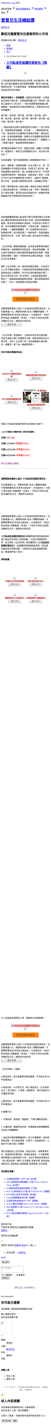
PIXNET (12, 1387)
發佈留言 (5, 1278)
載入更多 (5, 1262)
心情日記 (21, 1252)
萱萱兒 (4, 1230)
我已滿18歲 (6, 1421)
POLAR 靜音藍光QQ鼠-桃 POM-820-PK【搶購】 (28, 1191)
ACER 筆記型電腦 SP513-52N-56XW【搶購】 (27, 1204)
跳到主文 (5, 27)
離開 (15, 1421)
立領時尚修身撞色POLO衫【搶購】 (22, 1201)
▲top (3, 1257)
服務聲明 (28, 1390)
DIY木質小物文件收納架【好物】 (21, 1194)
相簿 (8, 45)
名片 (8, 52)
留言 (23, 1245)
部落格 (9, 49)
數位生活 (22, 40)
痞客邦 (18, 1245)
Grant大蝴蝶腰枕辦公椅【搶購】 (21, 1198)
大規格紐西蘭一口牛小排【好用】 (22, 1179)
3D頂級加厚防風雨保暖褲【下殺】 (22, 1188)
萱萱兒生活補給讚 (18, 20)
